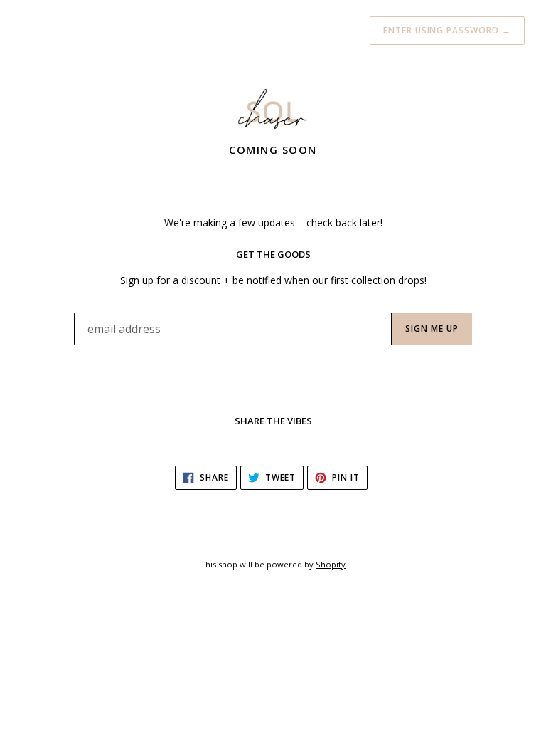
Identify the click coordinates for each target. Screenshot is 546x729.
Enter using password (447, 30)
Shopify (331, 564)
